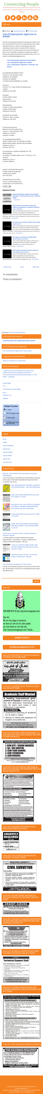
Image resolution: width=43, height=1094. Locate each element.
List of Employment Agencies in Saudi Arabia (17, 564)
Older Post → (37, 267)
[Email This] (4, 186)
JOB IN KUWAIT (8, 452)
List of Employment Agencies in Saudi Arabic (21, 60)
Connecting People (21, 4)
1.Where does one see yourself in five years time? (18, 371)
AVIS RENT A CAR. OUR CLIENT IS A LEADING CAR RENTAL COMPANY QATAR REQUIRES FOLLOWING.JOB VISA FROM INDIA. (25, 506)
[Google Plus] (18, 18)
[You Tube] (30, 18)
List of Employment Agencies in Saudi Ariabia (17, 351)
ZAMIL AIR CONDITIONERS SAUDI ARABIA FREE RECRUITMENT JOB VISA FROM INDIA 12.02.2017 (25, 526)
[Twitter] (13, 18)
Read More (17, 199)
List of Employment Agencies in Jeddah (19, 35)
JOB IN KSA (6, 449)
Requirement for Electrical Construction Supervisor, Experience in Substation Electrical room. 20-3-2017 (26, 207)
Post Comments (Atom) (17, 332)
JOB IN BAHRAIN (8, 445)
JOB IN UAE (6, 459)
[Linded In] (24, 18)
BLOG (4, 439)
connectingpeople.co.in (21, 1088)
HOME (5, 442)
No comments (32, 31)
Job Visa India (7, 462)
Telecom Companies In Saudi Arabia (14, 361)
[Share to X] (8, 186)
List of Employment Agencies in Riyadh (19, 62)
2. (17, 372)
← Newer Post (6, 267)
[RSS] (35, 18)
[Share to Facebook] (10, 186)
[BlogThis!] (6, 186)
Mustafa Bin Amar (19, 31)
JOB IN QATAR (7, 455)
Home (22, 267)
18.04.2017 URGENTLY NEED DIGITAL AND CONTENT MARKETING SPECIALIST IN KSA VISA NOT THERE (24, 547)
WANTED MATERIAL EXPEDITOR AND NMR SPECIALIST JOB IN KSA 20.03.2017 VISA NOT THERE (26, 196)
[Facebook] (7, 18)
